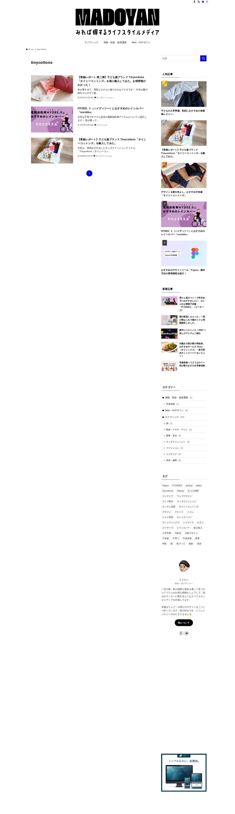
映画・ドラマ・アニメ (179, 429)
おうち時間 (193, 491)
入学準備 (166, 533)
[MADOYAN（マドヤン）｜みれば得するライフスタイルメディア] (117, 21)
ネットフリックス (171, 522)
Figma (165, 485)
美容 (199, 543)
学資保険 (172, 404)
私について (184, 622)
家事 (197, 538)
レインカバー (183, 528)
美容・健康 (173, 460)
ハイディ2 (188, 522)
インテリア (173, 454)
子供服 (165, 538)
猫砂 (191, 543)
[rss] (199, 2)
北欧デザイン (191, 533)
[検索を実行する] (203, 58)
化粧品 (178, 533)
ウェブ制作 (167, 501)
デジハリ (179, 512)
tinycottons (167, 491)
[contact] (203, 2)
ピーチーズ (167, 528)
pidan (198, 485)
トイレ (190, 512)
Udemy (180, 491)
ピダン (200, 522)
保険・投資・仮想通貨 (178, 397)
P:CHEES (177, 485)
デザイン (166, 512)
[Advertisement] (184, 695)
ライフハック (174, 417)
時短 (164, 543)
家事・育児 (173, 435)
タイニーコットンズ (188, 506)
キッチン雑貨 (168, 506)
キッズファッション (178, 442)
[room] (194, 2)
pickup (189, 485)
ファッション (174, 448)
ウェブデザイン (184, 496)
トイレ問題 (167, 517)
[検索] (207, 2)
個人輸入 (198, 528)
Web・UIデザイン (176, 410)
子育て (176, 538)
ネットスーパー (184, 517)
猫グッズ (180, 543)
